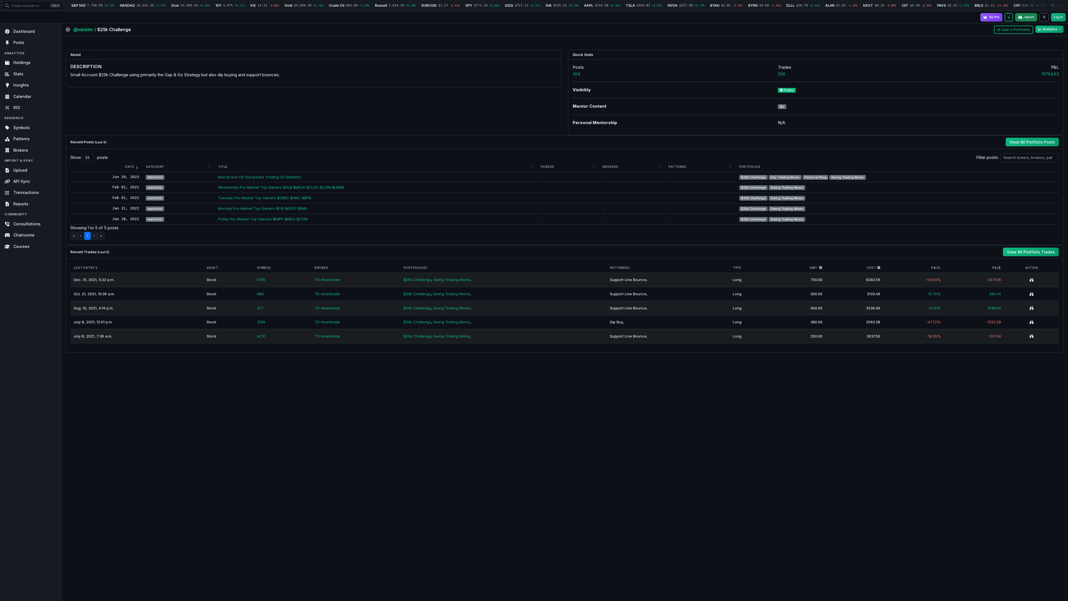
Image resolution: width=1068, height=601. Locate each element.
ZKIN (261, 322)
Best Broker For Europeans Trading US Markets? (259, 177)
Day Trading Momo (785, 177)
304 (576, 74)
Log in (1058, 17)
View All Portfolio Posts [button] (1032, 142)
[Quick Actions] (1044, 17)
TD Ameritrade (327, 279)
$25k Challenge (753, 177)
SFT (260, 308)
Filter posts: (987, 157)
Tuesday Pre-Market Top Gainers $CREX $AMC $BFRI (264, 198)
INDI (260, 294)
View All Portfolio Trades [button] (1031, 252)
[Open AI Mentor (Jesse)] (1009, 17)
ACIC (261, 336)
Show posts (89, 157)
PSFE (261, 279)
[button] (129, 167)
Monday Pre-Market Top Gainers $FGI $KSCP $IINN (262, 208)
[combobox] (32, 5)
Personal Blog (815, 177)
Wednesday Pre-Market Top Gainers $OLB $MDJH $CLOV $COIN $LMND (281, 187)
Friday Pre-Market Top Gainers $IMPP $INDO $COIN (263, 219)
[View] (1031, 280)
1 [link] (87, 236)
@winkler (84, 29)
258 (781, 74)
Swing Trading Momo (847, 177)
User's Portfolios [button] (1016, 30)
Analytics (1050, 29)
